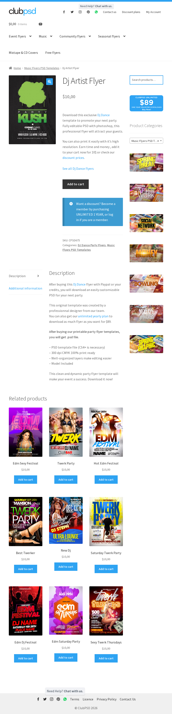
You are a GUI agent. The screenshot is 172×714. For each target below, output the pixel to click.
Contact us (109, 12)
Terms (74, 699)
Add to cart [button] (25, 479)
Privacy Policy (106, 699)
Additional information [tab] (25, 288)
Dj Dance (103, 115)
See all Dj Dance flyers (78, 168)
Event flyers (17, 36)
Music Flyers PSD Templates (41, 68)
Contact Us (128, 699)
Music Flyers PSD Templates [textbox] (147, 141)
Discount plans (131, 12)
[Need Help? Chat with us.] (65, 699)
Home (17, 68)
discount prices (73, 158)
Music (43, 36)
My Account (153, 12)
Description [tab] (17, 276)
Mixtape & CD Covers (23, 52)
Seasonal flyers (109, 36)
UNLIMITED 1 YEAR (89, 214)
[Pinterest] (88, 11)
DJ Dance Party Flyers (92, 245)
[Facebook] (64, 11)
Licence (88, 699)
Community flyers (72, 36)
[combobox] (146, 141)
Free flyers (52, 52)
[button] (49, 81)
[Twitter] (72, 11)
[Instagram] (80, 11)
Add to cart (75, 184)
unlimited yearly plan (93, 316)
